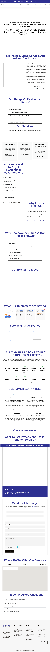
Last (7, 518)
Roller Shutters (10, 4)
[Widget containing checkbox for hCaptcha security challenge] (12, 547)
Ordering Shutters (20, 4)
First (7, 514)
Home (4, 4)
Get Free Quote (9, 551)
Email (6, 520)
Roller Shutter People (8, 312)
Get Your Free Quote (42, 642)
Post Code (7, 528)
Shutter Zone (29, 4)
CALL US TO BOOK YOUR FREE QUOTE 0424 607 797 (25, 445)
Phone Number (8, 524)
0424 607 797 (34, 506)
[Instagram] (5, 1)
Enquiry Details (8, 536)
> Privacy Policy (17, 629)
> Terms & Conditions (18, 630)
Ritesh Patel (42, 310)
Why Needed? (8, 532)
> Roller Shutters (29, 627)
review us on (8, 317)
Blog (41, 4)
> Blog (15, 632)
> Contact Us (16, 631)
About (36, 4)
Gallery (45, 4)
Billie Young (21, 310)
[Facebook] (2, 1)
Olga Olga (31, 310)
